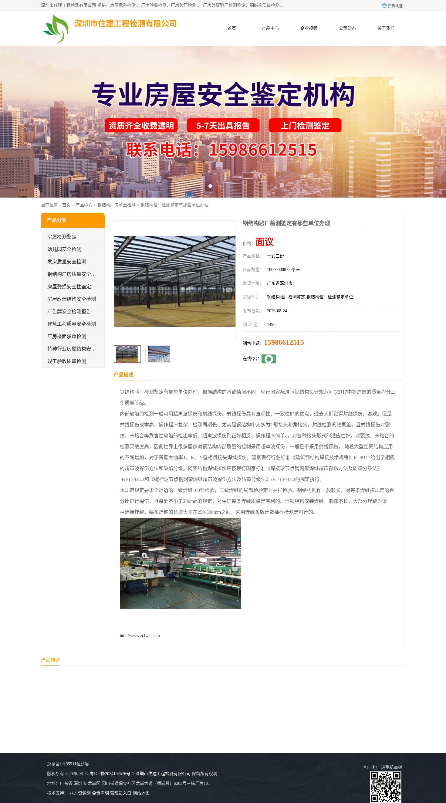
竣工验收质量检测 (66, 361)
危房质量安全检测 (66, 261)
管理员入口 (120, 793)
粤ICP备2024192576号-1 (112, 773)
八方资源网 (80, 793)
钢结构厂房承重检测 (116, 205)
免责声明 (100, 793)
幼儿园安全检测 (64, 249)
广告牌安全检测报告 (69, 311)
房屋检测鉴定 (61, 236)
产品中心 (270, 28)
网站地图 (141, 793)
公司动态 (347, 28)
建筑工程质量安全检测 (71, 324)
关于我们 (385, 28)
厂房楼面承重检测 (66, 336)
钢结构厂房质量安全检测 (74, 274)
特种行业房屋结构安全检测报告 (81, 348)
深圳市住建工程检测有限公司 (163, 773)
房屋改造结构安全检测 (71, 299)
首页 (232, 28)
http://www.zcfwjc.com (140, 635)
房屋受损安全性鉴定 (69, 286)
